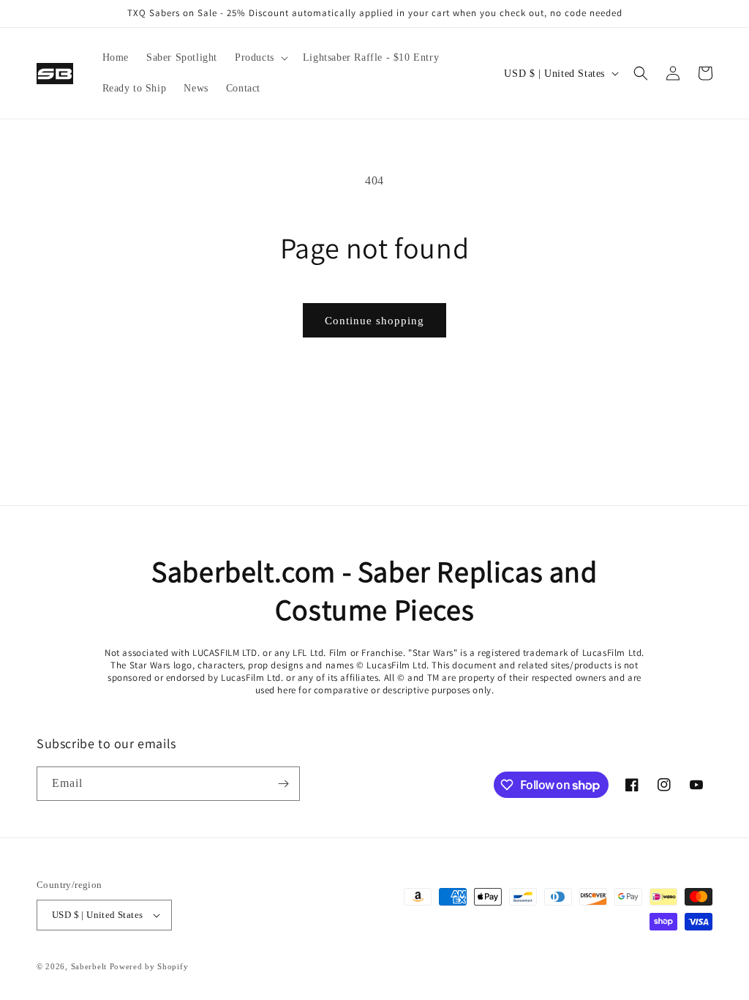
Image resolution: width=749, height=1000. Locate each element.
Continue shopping (374, 321)
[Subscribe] (283, 783)
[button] (260, 57)
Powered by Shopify (149, 966)
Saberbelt (89, 966)
